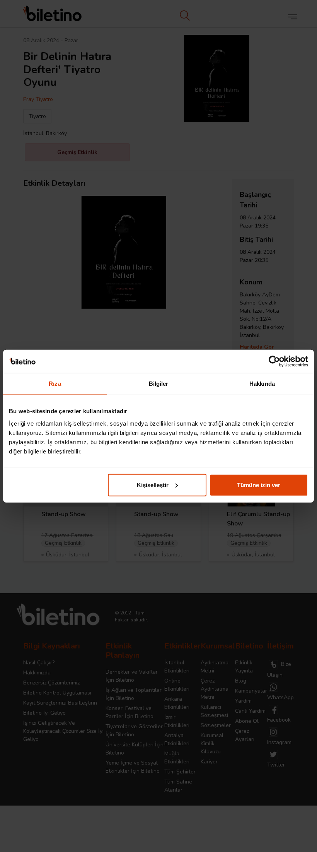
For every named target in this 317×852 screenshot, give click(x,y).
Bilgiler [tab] (159, 383)
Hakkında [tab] (262, 383)
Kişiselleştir (153, 484)
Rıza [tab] (55, 383)
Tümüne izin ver (258, 484)
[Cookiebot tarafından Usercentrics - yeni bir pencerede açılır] (274, 361)
